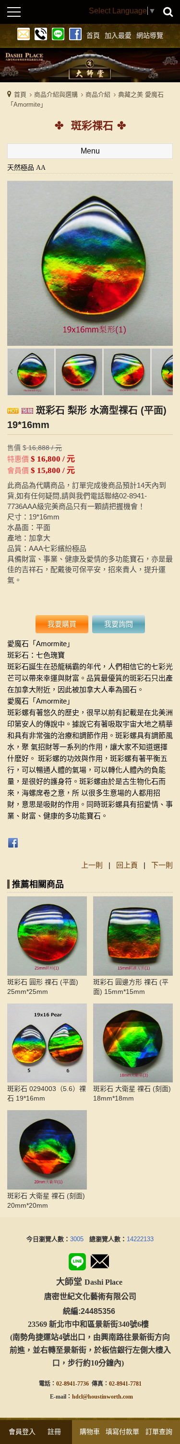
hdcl (77, 1396)
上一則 (92, 865)
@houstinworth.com (108, 1396)
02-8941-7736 (72, 1383)
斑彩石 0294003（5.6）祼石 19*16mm (46, 1093)
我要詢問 (118, 624)
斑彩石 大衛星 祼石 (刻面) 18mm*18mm (132, 1093)
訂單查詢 (158, 1431)
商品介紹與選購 (56, 94)
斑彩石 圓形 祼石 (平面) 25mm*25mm (42, 986)
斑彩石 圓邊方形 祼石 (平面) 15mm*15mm (130, 986)
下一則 (162, 865)
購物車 (90, 1431)
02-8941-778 (124, 1383)
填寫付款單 (122, 1431)
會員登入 (22, 1431)
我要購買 (62, 624)
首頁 (20, 94)
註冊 (54, 1431)
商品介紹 (97, 94)
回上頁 (127, 865)
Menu (90, 151)
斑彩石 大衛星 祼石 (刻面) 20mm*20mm (46, 1200)
